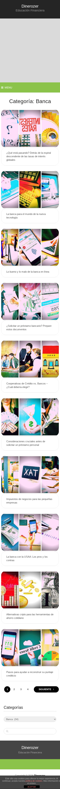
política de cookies (34, 781)
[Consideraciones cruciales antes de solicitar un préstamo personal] (30, 417)
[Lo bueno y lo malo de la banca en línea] (30, 247)
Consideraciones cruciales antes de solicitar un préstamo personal (25, 443)
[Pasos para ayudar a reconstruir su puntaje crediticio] (30, 648)
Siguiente (45, 689)
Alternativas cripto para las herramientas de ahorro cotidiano (30, 616)
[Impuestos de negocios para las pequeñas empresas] (30, 475)
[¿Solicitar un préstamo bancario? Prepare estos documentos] (30, 301)
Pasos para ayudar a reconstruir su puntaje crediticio (29, 674)
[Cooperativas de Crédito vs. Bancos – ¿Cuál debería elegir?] (30, 359)
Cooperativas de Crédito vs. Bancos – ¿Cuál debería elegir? (27, 385)
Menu (8, 87)
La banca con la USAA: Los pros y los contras (27, 558)
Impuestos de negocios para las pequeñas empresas (29, 501)
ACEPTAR (32, 787)
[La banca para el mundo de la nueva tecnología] (30, 190)
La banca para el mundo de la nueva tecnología (26, 216)
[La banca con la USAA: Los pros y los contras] (30, 532)
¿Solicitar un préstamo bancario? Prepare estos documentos (29, 327)
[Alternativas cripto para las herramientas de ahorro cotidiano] (30, 590)
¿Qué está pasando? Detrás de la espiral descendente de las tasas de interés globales (28, 156)
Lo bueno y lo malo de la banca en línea (27, 271)
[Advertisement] (30, 50)
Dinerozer (30, 6)
